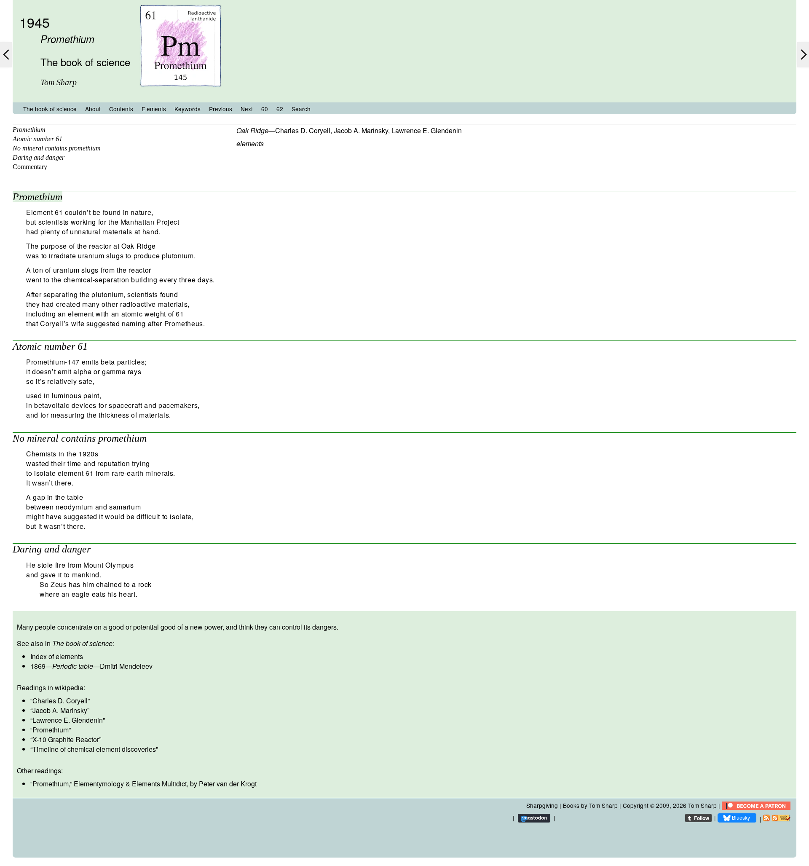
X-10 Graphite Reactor (65, 739)
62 (279, 109)
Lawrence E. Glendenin (426, 130)
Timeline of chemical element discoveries (94, 749)
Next (247, 109)
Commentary (30, 166)
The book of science (50, 109)
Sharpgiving (542, 805)
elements (250, 143)
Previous (220, 109)
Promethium (29, 129)
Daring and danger (38, 157)
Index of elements (56, 656)
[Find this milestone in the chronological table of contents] (181, 94)
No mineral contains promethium (57, 148)
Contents (121, 109)
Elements (154, 109)
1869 (38, 666)
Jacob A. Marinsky (361, 130)
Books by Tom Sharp (590, 805)
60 (264, 109)
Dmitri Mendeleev (126, 666)
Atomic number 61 (37, 138)
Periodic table (72, 666)
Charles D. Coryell (302, 130)
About (93, 109)
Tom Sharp (702, 805)
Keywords (187, 109)
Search (301, 109)
